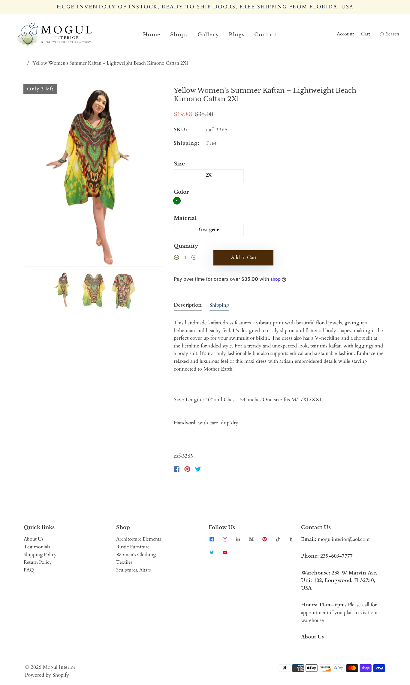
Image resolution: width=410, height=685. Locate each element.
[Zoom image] (93, 176)
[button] (38, 176)
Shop (177, 35)
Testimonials (37, 547)
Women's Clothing (136, 554)
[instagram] (224, 539)
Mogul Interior (59, 667)
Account (345, 34)
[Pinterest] (187, 469)
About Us (33, 539)
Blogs (237, 35)
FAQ (29, 570)
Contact (265, 35)
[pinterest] (264, 539)
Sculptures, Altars (133, 570)
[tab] (188, 306)
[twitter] (211, 552)
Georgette (209, 229)
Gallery (208, 35)
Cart (365, 34)
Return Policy (38, 562)
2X (209, 175)
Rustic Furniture (132, 547)
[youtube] (224, 552)
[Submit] (381, 34)
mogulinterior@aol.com (343, 539)
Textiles (124, 562)
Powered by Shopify (47, 674)
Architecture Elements (138, 539)
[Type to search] (378, 34)
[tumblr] (290, 539)
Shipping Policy (40, 554)
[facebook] (211, 539)
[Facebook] (176, 469)
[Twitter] (198, 469)
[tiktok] (277, 539)
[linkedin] (238, 539)
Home (152, 35)
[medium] (251, 539)
